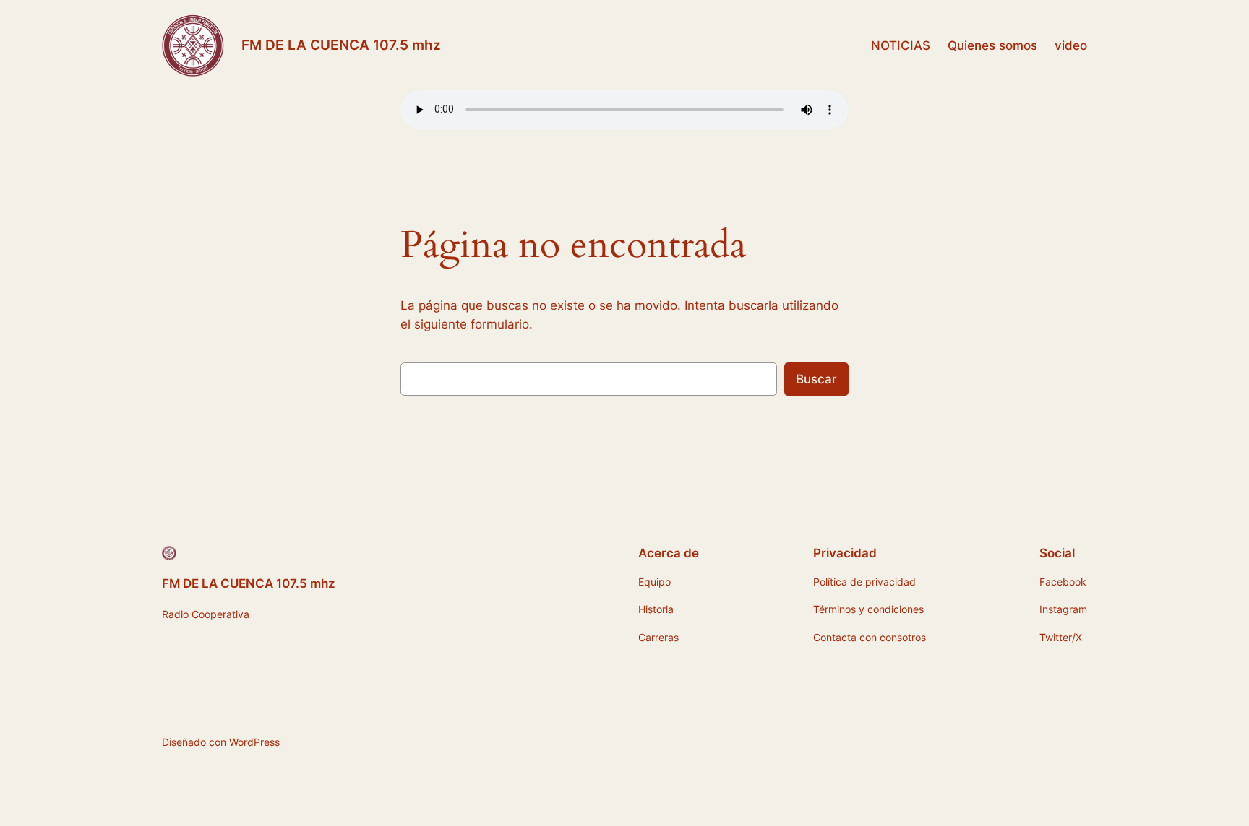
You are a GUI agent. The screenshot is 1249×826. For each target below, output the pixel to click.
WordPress (254, 742)
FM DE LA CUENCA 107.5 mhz (341, 44)
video (1071, 45)
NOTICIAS (900, 45)
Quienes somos (992, 45)
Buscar (816, 379)
